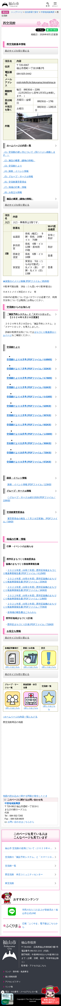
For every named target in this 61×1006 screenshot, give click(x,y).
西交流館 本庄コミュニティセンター (24, 874)
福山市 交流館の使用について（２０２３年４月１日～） (31, 848)
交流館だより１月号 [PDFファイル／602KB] (29, 424)
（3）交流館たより (12, 166)
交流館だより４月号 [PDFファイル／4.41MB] (29, 396)
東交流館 (9, 883)
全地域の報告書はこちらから (21, 612)
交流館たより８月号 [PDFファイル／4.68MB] (29, 359)
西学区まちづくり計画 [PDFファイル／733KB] (30, 624)
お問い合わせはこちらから (21, 822)
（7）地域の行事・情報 (14, 187)
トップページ (17, 12)
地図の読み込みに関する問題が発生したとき (25, 796)
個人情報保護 (11, 976)
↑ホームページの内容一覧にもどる (20, 716)
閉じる (2, 992)
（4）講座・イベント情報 (16, 171)
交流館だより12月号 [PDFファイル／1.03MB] (29, 434)
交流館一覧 (10, 865)
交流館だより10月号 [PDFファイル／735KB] (29, 452)
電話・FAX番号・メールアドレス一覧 (21, 992)
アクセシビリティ (13, 982)
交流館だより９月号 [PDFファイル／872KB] (29, 462)
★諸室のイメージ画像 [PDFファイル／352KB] (26, 281)
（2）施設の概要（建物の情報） (19, 160)
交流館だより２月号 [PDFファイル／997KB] (29, 415)
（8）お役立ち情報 (12, 192)
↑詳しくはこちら (12, 667)
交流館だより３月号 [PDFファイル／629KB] (29, 406)
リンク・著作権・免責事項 (16, 971)
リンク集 (9, 987)
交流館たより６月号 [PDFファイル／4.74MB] (29, 378)
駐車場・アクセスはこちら (33, 966)
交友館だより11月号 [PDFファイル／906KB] (29, 443)
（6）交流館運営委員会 (14, 181)
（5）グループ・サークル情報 (18, 176)
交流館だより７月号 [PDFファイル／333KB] (29, 368)
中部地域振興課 (47, 12)
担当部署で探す (31, 12)
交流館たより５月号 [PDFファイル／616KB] (29, 387)
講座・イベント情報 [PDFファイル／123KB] (29, 484)
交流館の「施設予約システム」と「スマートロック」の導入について (31, 857)
